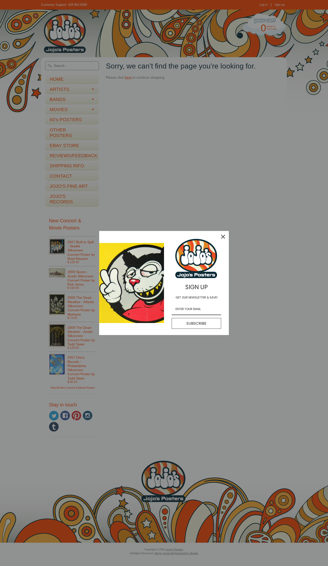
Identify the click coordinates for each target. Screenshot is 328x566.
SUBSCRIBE (196, 323)
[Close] (223, 237)
